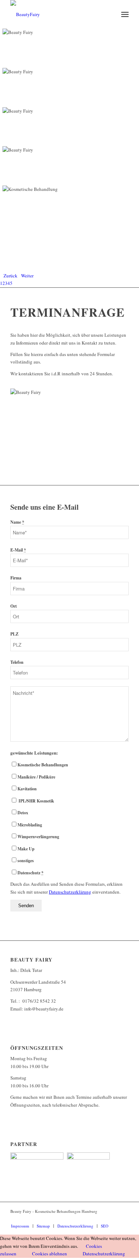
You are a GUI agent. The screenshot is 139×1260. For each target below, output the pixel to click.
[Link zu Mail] (123, 1218)
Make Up (26, 849)
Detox (22, 813)
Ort (13, 606)
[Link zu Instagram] (102, 1218)
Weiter (27, 275)
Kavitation (27, 789)
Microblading (29, 825)
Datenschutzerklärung (104, 1253)
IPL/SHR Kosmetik (35, 801)
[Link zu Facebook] (112, 1218)
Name (17, 522)
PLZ (14, 634)
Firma (15, 578)
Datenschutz (30, 873)
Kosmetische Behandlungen (42, 765)
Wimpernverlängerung (38, 837)
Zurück (10, 275)
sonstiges (25, 861)
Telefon (17, 662)
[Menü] (125, 14)
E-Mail (18, 550)
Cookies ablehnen (49, 1253)
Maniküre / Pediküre (36, 777)
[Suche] (109, 14)
